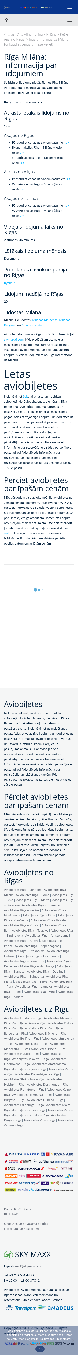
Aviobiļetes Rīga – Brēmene (41, 905)
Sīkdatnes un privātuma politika (26, 1223)
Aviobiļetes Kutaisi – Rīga (21, 1053)
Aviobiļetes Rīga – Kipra (31, 981)
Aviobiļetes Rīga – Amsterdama (46, 935)
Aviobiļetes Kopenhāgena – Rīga (37, 1074)
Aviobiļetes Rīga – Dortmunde (38, 956)
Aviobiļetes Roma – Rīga (29, 1023)
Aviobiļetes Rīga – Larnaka (33, 986)
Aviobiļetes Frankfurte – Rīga (24, 1089)
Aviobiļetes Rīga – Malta (32, 900)
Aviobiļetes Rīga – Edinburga (24, 976)
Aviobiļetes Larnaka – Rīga (30, 1115)
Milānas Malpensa (45, 320)
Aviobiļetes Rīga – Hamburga (34, 966)
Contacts (24, 1209)
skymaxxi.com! (14, 339)
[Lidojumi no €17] (29, 7)
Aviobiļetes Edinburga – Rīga (24, 1105)
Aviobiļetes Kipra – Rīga (28, 1110)
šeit (25, 396)
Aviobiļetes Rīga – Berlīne (21, 910)
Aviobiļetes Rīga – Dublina (45, 971)
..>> (68, 142)
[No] (73, 1340)
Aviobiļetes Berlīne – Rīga (21, 1038)
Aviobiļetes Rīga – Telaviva (30, 930)
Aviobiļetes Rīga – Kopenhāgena (37, 946)
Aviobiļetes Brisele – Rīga (48, 1048)
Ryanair (9, 283)
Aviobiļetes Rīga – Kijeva (21, 940)
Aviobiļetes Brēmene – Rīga (48, 1033)
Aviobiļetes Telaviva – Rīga (30, 1059)
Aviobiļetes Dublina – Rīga (45, 1100)
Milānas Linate (32, 325)
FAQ (15, 1214)
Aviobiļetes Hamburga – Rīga (32, 1094)
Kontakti (10, 1209)
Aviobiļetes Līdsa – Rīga (31, 1043)
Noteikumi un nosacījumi (21, 1228)
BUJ (7, 1214)
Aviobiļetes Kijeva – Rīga (29, 1069)
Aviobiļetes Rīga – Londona (23, 889)
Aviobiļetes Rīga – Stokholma (24, 951)
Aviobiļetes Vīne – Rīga (39, 1120)
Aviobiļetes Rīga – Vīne (39, 991)
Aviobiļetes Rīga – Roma (32, 895)
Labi (40, 1349)
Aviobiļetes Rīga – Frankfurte (24, 961)
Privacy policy (39, 1342)
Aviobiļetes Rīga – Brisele (48, 920)
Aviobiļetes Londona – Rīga (23, 1018)
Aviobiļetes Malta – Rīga (29, 1028)
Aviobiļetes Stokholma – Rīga (24, 1079)
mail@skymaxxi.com (29, 1266)
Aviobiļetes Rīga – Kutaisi (21, 925)
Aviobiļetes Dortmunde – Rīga (48, 1084)
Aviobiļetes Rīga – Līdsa (38, 915)
